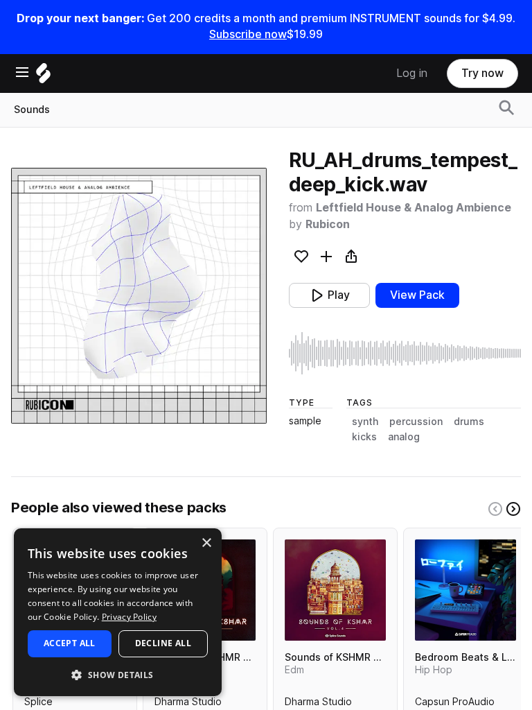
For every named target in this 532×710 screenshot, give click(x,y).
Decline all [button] (163, 643)
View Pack (417, 295)
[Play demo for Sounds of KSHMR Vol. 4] (335, 590)
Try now (482, 73)
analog (404, 436)
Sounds (32, 109)
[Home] (43, 77)
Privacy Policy (129, 617)
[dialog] (118, 612)
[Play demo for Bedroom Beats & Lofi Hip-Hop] (465, 590)
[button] (118, 674)
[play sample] (405, 353)
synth (365, 421)
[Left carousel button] (495, 509)
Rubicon (327, 224)
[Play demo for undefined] (138, 295)
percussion (416, 421)
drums (469, 421)
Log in (411, 73)
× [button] (206, 543)
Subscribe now (248, 34)
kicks (364, 436)
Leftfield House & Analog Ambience (413, 207)
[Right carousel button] (513, 509)
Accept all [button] (70, 643)
